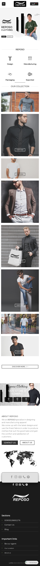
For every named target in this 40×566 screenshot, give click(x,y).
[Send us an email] (20, 477)
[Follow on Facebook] (11, 477)
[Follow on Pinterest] (28, 477)
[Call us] (24, 477)
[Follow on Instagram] (15, 477)
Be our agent (10, 544)
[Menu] (4, 4)
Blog (6, 529)
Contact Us (9, 525)
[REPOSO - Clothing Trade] (20, 4)
